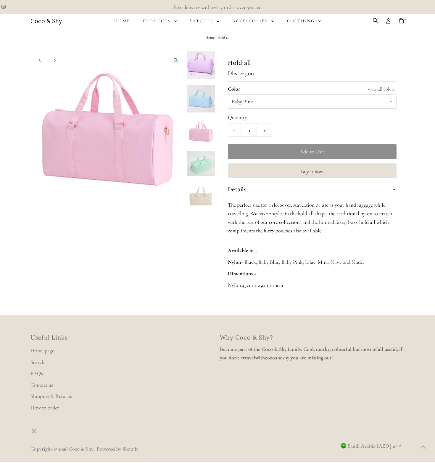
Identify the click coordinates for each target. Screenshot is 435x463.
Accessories (251, 20)
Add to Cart (312, 151)
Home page (42, 350)
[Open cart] (401, 20)
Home (122, 20)
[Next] (54, 60)
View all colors (381, 89)
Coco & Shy (46, 21)
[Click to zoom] (176, 60)
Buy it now (312, 171)
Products (158, 20)
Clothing (302, 20)
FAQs (36, 373)
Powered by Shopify (117, 449)
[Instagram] (3, 7)
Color (234, 89)
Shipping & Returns (51, 396)
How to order (44, 407)
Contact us (41, 385)
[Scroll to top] (423, 447)
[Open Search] (375, 20)
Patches (202, 20)
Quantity (237, 117)
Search (37, 362)
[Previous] (40, 60)
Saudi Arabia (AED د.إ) (372, 446)
